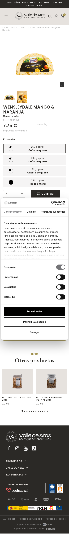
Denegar (34, 332)
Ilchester (15, 116)
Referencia (8, 119)
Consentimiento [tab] (13, 211)
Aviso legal (9, 518)
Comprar (47, 194)
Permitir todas (35, 311)
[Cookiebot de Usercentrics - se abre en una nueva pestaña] (51, 203)
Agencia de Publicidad (29, 524)
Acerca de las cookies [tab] (53, 211)
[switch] (60, 277)
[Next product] (66, 29)
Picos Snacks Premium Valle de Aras (49, 399)
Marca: (6, 116)
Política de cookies (56, 518)
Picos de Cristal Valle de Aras (16, 399)
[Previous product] (65, 29)
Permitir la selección (34, 321)
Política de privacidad (30, 518)
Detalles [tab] (31, 211)
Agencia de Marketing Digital (29, 528)
